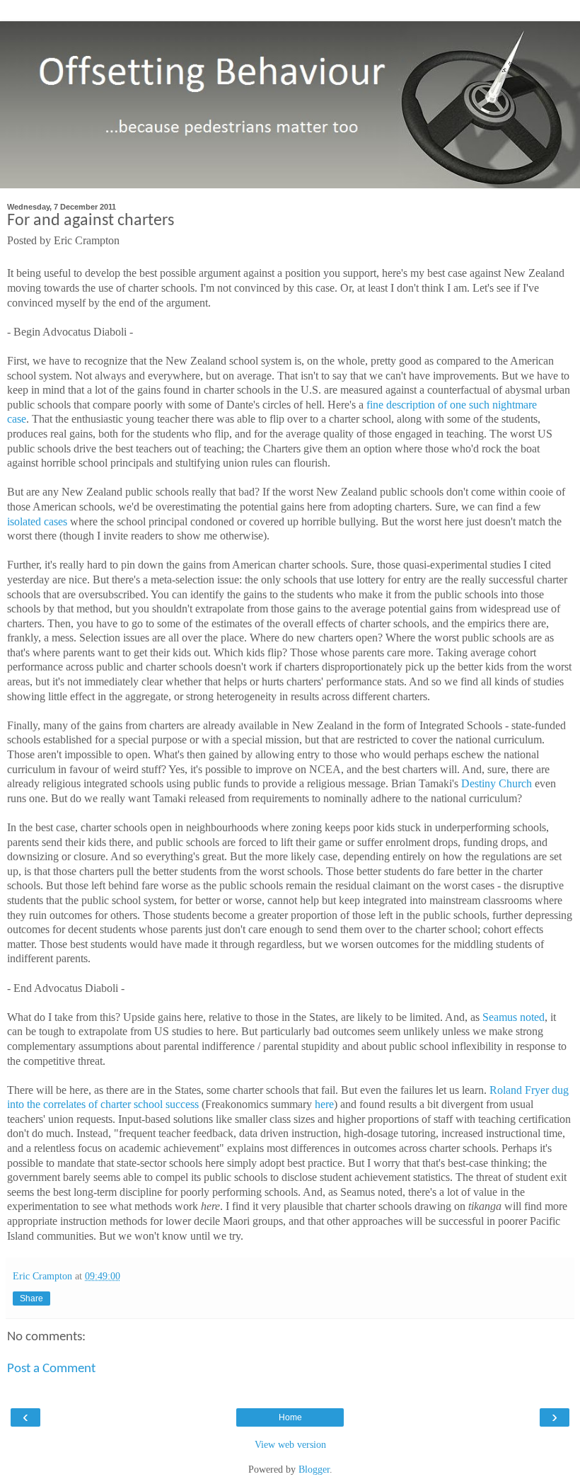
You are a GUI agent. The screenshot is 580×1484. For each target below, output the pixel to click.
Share (31, 1298)
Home (290, 1417)
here (324, 1104)
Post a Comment (51, 1369)
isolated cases (37, 521)
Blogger (314, 1469)
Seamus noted (513, 1017)
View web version (290, 1444)
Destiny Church (496, 783)
